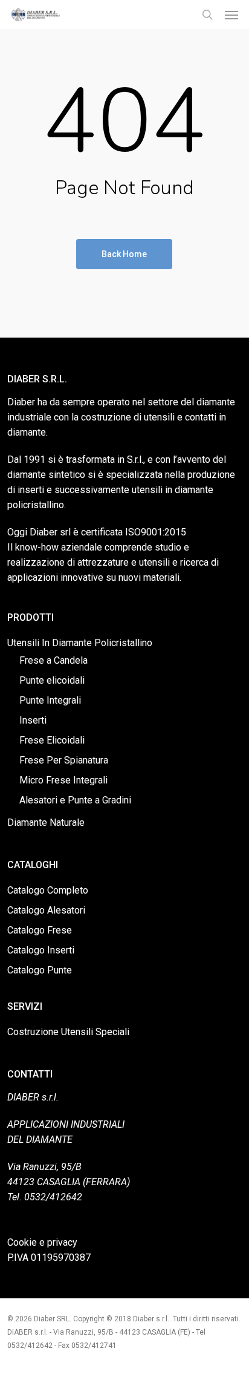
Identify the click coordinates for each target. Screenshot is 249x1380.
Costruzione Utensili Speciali (68, 1032)
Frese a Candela (53, 660)
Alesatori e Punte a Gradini (75, 800)
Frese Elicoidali (52, 740)
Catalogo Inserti (40, 950)
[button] (231, 14)
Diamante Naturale (46, 822)
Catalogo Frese (39, 930)
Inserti (33, 720)
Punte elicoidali (52, 680)
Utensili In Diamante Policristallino (79, 643)
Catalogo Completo (47, 890)
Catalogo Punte (39, 970)
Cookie (22, 1242)
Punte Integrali (50, 700)
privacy (62, 1242)
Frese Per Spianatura (63, 760)
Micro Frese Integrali (63, 780)
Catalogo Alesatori (46, 910)
